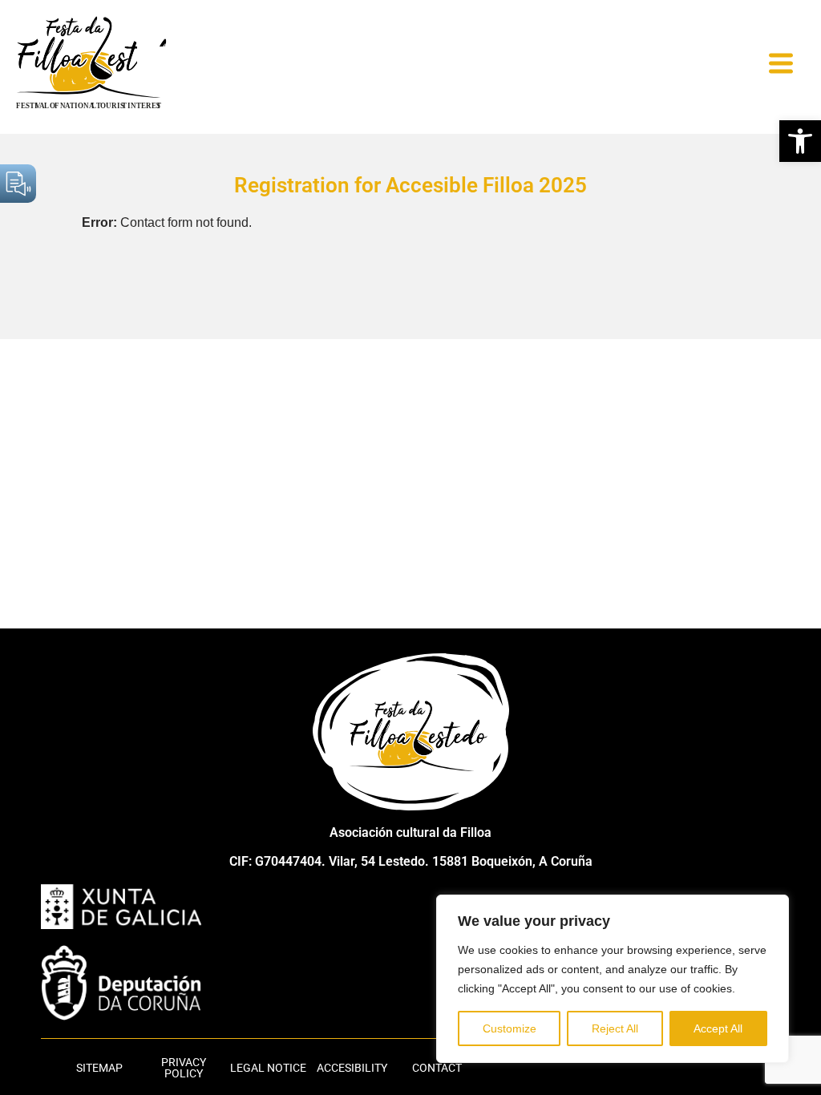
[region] (612, 979)
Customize (509, 1028)
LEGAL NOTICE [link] (268, 1067)
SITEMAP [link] (99, 1067)
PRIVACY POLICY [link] (183, 1068)
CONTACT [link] (437, 1067)
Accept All (718, 1028)
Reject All (615, 1028)
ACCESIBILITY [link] (352, 1067)
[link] (800, 141)
